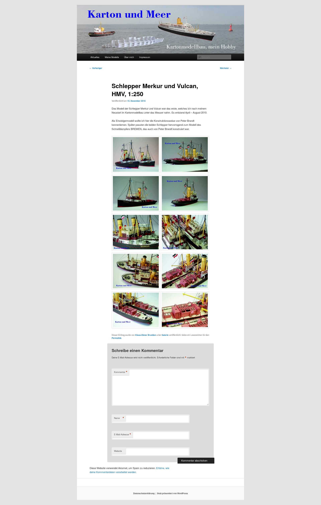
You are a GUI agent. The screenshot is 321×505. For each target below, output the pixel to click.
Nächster (225, 68)
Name (119, 418)
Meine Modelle (112, 57)
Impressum (144, 57)
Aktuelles (94, 57)
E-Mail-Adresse (122, 434)
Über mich (129, 57)
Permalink (116, 337)
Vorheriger (96, 68)
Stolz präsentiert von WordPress (172, 493)
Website (118, 450)
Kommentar (120, 372)
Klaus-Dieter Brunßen (145, 334)
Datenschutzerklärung (143, 493)
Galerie (165, 334)
